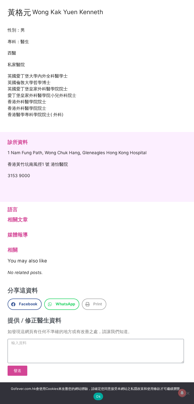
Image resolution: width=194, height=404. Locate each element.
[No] (187, 393)
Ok (98, 396)
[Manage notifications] (182, 393)
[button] (25, 304)
